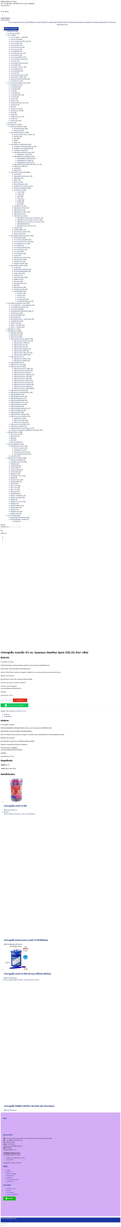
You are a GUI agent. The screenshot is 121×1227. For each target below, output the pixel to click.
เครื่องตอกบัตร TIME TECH (22, 353)
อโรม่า (19, 198)
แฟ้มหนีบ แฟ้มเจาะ (16, 506)
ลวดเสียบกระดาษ (19, 206)
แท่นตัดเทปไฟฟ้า (18, 230)
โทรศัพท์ (16, 168)
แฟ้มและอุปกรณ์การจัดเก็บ (14, 458)
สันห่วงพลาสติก (18, 287)
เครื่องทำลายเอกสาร (16, 367)
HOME (8, 1170)
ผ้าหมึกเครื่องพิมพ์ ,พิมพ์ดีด (18, 519)
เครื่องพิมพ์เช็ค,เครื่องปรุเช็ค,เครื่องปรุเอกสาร (26, 164)
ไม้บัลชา (16, 143)
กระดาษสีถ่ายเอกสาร (17, 53)
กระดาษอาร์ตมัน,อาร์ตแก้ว (18, 59)
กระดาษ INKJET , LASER (18, 37)
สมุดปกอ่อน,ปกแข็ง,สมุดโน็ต (19, 79)
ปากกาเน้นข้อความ (19, 250)
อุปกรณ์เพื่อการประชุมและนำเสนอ (16, 303)
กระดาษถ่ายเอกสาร (16, 47)
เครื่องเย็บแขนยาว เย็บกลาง (25, 226)
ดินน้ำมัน (16, 137)
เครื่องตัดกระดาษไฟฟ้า (20, 361)
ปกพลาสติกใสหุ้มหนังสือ (21, 271)
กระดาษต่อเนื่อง (15, 45)
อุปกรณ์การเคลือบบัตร (17, 127)
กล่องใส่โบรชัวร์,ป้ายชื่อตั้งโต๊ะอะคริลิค (21, 311)
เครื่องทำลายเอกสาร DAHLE (22, 371)
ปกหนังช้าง (17, 275)
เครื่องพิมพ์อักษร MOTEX (24, 162)
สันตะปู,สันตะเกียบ (19, 283)
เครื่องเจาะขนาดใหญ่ (19, 422)
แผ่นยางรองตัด (18, 234)
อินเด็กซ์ (13, 484)
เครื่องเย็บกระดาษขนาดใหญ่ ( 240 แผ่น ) (29, 222)
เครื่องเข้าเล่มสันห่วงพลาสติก (19, 408)
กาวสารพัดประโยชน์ (16, 95)
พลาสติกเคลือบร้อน (19, 129)
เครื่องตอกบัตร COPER (20, 343)
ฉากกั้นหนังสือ (15, 466)
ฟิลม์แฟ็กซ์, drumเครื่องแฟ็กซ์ (22, 148)
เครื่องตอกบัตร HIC (19, 345)
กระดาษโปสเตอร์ (15, 69)
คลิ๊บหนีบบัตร (17, 178)
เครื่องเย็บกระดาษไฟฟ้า (17, 426)
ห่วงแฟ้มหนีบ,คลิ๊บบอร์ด (24, 301)
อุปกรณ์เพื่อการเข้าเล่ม (17, 266)
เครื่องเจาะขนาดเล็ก (19, 420)
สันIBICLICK (17, 279)
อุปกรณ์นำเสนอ (80, 22)
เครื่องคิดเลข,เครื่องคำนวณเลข (23, 152)
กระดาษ (10, 22)
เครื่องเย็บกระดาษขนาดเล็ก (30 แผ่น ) (28, 220)
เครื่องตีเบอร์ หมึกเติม (20, 208)
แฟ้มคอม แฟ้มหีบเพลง (17, 496)
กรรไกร (16, 174)
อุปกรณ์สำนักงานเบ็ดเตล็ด (18, 172)
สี (14, 141)
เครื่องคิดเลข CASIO (23, 154)
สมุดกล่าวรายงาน (16, 480)
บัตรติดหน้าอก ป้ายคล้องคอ (22, 186)
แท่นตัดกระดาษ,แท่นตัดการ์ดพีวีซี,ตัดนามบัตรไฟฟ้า (25, 430)
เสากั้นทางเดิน (15, 323)
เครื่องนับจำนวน (18, 210)
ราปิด (18, 196)
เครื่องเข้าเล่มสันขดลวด (17, 404)
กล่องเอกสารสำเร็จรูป (17, 460)
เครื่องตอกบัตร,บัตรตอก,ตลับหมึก (20, 339)
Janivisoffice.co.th (10, 1219)
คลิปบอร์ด (13, 464)
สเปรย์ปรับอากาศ (19, 450)
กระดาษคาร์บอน (15, 43)
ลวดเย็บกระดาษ (18, 190)
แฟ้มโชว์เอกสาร (15, 512)
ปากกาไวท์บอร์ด (18, 254)
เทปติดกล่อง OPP (16, 111)
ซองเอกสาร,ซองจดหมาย (18, 75)
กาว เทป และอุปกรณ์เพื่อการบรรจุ (17, 83)
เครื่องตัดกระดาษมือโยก (21, 359)
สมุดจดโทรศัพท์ (15, 482)
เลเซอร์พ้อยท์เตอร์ (16, 321)
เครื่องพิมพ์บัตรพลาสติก (17, 396)
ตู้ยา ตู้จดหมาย (15, 434)
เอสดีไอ (19, 202)
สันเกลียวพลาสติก (19, 289)
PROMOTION (11, 31)
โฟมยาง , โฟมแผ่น (16, 327)
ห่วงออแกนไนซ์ (21, 299)
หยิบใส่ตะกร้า (20, 700)
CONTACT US (10, 1181)
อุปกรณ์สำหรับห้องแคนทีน (21, 454)
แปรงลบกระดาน (18, 262)
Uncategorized (12, 33)
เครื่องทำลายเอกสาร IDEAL (22, 381)
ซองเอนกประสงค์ (15, 470)
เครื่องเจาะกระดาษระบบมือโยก (19, 416)
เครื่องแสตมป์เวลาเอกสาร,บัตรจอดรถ (21, 428)
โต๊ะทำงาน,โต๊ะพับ (15, 442)
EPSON (16, 521)
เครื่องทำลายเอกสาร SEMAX (22, 387)
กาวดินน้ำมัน (14, 89)
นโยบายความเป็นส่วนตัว (13, 1194)
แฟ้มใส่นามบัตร (15, 514)
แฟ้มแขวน (13, 510)
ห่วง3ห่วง (20, 295)
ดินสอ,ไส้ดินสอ (18, 238)
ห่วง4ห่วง (20, 297)
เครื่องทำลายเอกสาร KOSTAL (22, 383)
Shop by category (11, 29)
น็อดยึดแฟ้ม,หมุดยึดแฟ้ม (21, 269)
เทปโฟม (13, 119)
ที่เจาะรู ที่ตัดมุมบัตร (19, 184)
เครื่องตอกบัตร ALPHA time (22, 341)
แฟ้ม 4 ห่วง (14, 490)
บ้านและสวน (112, 22)
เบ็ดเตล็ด (16, 228)
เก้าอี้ (12, 440)
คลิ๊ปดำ (16, 180)
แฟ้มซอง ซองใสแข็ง (16, 498)
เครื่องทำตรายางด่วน (17, 365)
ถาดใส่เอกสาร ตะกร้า (17, 476)
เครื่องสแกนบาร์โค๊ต (19, 166)
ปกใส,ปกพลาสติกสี (19, 277)
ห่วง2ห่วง (20, 293)
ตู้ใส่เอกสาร (14, 474)
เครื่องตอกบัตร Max (20, 347)
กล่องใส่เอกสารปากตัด (17, 462)
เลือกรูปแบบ (19, 944)
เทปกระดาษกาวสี (15, 109)
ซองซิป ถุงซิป (14, 468)
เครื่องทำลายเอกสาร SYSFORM (23, 389)
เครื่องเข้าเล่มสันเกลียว (17, 410)
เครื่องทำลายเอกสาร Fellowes (22, 375)
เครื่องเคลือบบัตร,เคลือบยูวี (18, 414)
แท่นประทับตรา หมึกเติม (20, 232)
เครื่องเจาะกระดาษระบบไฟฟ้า (19, 424)
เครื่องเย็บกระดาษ (19, 216)
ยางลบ (16, 256)
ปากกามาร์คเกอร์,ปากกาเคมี (22, 242)
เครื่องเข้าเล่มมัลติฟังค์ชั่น (18, 400)
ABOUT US (10, 1172)
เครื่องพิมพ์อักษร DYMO (24, 160)
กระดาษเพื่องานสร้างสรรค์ (18, 63)
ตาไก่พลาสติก (15, 472)
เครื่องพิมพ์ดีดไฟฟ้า (16, 394)
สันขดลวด (17, 281)
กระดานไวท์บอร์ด (15, 309)
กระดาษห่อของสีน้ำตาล (17, 57)
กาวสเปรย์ (13, 97)
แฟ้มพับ (13, 500)
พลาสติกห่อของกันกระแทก (18, 103)
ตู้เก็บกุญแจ (14, 436)
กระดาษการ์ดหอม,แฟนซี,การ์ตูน (19, 41)
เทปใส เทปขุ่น (14, 121)
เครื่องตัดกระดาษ (15, 357)
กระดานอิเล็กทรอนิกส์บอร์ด (18, 307)
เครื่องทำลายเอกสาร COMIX (22, 369)
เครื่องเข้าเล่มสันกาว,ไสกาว (18, 402)
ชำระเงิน (9, 1190)
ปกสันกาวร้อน (18, 273)
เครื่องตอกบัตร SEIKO (20, 351)
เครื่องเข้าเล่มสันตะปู (16, 406)
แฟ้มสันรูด (13, 504)
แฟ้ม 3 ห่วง (14, 488)
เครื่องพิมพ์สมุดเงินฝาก (17, 398)
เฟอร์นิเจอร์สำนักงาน (13, 432)
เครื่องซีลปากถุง (15, 335)
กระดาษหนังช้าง (15, 55)
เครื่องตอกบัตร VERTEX (21, 355)
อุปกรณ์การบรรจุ (19, 22)
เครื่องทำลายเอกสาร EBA (21, 373)
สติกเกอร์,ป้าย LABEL (17, 77)
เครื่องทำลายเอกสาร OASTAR (22, 385)
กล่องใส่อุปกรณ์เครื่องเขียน (22, 176)
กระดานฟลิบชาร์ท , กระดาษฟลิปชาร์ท (21, 305)
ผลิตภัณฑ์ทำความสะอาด (17, 446)
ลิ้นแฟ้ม (13, 478)
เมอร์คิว (19, 200)
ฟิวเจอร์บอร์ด (14, 317)
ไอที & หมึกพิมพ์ (69, 22)
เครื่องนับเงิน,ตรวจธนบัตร (18, 391)
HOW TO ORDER (11, 1174)
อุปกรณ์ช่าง (14, 456)
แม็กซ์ (18, 204)
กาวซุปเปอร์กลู (15, 87)
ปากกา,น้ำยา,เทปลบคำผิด (21, 240)
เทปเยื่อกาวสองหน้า (16, 117)
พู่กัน (15, 139)
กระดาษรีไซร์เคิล (15, 51)
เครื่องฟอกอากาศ (62, 24)
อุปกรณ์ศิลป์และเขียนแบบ (18, 133)
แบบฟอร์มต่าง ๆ (15, 81)
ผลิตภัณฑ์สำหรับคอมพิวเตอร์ (19, 518)
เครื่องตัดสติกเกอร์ (16, 363)
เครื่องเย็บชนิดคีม (22, 224)
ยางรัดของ (14, 105)
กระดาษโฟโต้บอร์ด (16, 71)
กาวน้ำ (12, 91)
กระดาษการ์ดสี (15, 39)
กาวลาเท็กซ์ (14, 93)
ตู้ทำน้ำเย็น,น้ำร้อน (16, 333)
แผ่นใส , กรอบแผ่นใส (16, 325)
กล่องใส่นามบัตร (15, 85)
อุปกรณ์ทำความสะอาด (20, 452)
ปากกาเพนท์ (17, 252)
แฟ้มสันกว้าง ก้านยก (17, 502)
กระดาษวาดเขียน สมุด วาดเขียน (23, 135)
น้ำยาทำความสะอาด (19, 448)
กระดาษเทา (14, 61)
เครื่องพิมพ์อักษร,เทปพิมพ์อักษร (23, 156)
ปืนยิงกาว (13, 101)
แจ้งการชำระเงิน (10, 1192)
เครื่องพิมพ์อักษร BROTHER (25, 158)
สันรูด (15, 285)
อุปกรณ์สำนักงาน (42, 22)
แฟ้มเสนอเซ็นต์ (15, 508)
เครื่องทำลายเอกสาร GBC (21, 377)
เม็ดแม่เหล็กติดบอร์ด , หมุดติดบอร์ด (21, 319)
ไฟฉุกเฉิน (16, 170)
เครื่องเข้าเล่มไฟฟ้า (16, 412)
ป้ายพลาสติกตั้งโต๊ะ (16, 315)
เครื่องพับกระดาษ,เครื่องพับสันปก (20, 393)
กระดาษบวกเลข (15, 49)
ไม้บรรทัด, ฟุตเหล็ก (19, 264)
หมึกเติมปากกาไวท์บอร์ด (21, 258)
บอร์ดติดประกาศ (15, 313)
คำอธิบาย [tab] (6, 714)
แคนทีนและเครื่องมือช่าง (100, 22)
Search (3, 527)
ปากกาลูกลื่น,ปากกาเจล (20, 244)
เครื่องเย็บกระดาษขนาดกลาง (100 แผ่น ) (29, 218)
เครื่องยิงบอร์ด (18, 214)
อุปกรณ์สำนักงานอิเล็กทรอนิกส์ (19, 145)
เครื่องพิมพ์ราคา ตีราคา (20, 212)
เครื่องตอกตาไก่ (15, 337)
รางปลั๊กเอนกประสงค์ (20, 150)
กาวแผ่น (16, 268)
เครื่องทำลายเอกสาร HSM (21, 379)
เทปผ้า (12, 113)
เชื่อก (12, 107)
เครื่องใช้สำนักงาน (31, 22)
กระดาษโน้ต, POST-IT (17, 67)
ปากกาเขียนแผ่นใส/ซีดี (20, 248)
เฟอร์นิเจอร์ (89, 22)
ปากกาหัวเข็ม (17, 246)
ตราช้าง (19, 192)
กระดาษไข (13, 73)
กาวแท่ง (13, 99)
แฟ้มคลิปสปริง (15, 494)
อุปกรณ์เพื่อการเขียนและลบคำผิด (20, 236)
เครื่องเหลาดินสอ (18, 260)
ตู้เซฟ (12, 438)
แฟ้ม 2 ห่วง (14, 486)
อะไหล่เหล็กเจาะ (18, 418)
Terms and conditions (13, 1179)
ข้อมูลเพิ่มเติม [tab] (8, 716)
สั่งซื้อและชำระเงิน (11, 1189)
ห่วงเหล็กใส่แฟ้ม (18, 291)
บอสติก (19, 194)
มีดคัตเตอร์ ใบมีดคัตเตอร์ (21, 188)
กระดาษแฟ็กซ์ (14, 65)
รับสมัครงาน (10, 1178)
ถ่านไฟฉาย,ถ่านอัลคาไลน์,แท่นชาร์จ (24, 146)
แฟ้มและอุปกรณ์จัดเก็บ (56, 22)
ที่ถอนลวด (17, 182)
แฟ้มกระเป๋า (14, 492)
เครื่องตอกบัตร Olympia (21, 349)
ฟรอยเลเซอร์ (17, 131)
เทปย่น (12, 115)
